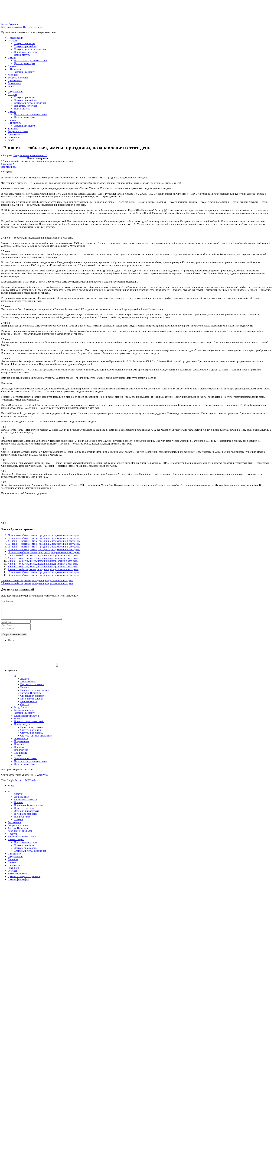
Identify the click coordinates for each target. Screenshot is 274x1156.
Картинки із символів (32, 684)
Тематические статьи (25, 758)
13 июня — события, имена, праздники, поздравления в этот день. (44, 543)
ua (15, 675)
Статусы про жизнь (24, 43)
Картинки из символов (26, 715)
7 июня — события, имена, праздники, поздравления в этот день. (43, 563)
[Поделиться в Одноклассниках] (122, 520)
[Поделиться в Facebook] (25, 520)
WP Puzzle (30, 780)
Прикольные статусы (25, 52)
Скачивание (14, 83)
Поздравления (15, 37)
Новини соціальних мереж (34, 690)
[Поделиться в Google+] (170, 520)
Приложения (15, 80)
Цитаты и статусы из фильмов (30, 60)
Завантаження (28, 681)
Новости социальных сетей (29, 721)
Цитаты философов (24, 63)
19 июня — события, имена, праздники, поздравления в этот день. (44, 549)
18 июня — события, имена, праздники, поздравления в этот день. (44, 546)
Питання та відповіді (31, 698)
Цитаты (12, 57)
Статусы (12, 40)
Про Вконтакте (28, 701)
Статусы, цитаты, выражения (30, 49)
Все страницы (8, 166)
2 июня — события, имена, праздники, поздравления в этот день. (43, 558)
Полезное (19, 744)
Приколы (13, 66)
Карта (11, 86)
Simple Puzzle (14, 780)
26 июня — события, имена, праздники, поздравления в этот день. (37, 583)
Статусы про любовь (25, 46)
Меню (4, 24)
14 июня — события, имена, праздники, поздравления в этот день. (44, 575)
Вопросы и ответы (18, 77)
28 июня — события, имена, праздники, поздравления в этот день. (37, 580)
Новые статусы (22, 54)
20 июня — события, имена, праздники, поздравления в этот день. (44, 541)
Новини (24, 687)
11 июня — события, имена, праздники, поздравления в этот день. (44, 552)
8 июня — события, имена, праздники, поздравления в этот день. (43, 566)
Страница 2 (7, 164)
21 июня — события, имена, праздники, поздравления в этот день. (44, 535)
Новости (18, 718)
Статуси (24, 704)
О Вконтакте (14, 69)
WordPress (42, 775)
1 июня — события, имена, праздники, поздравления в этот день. (43, 555)
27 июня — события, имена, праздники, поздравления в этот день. (37, 161)
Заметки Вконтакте (24, 72)
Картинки (13, 74)
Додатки (24, 678)
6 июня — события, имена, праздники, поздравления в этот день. (43, 560)
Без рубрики (20, 707)
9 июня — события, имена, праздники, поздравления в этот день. (43, 569)
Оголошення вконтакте (33, 695)
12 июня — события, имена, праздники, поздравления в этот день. (44, 538)
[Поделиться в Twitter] (218, 520)
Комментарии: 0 (38, 155)
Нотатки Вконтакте (30, 693)
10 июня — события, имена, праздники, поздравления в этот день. (44, 572)
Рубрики (13, 24)
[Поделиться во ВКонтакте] (73, 520)
